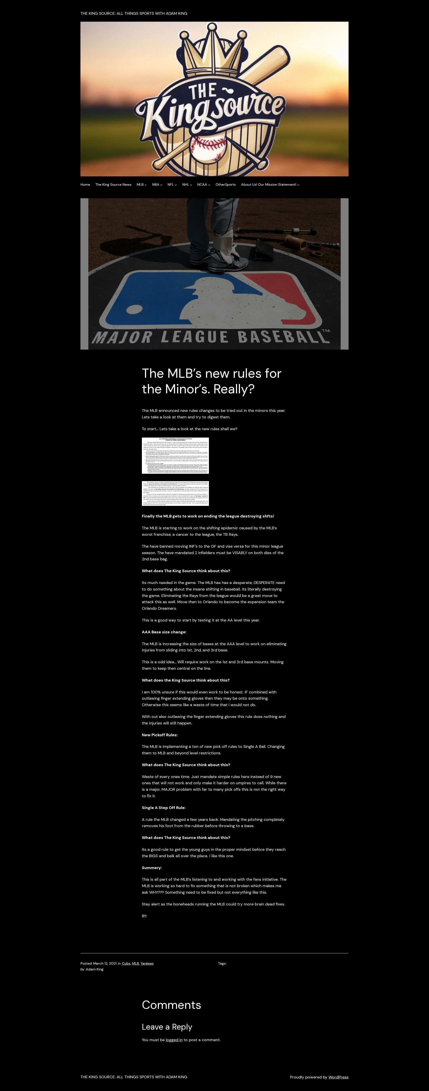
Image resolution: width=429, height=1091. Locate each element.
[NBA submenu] (161, 185)
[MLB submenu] (146, 185)
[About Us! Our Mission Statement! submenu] (298, 185)
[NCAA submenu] (209, 185)
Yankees (147, 963)
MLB (135, 963)
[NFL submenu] (176, 185)
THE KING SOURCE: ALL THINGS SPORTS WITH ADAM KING (133, 13)
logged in (174, 1040)
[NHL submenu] (191, 185)
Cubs (126, 963)
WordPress (338, 1077)
